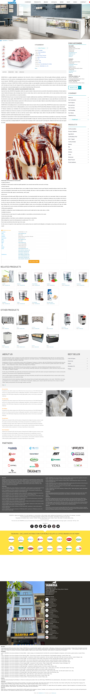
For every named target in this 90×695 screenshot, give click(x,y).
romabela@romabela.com (73, 64)
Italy (9, 285)
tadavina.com (71, 55)
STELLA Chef (3, 327)
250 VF (47, 327)
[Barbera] (40, 539)
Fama (50, 328)
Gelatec (21, 346)
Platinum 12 (18, 345)
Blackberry (63, 283)
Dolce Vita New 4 (3, 345)
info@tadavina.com (72, 53)
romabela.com (71, 65)
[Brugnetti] (21, 539)
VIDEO (75, 2)
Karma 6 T (18, 327)
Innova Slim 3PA (78, 327)
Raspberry (48, 283)
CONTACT (83, 2)
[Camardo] (69, 539)
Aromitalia (6, 285)
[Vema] (21, 548)
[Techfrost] (50, 548)
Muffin (69, 363)
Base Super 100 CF (50, 302)
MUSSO (6, 328)
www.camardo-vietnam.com (24, 258)
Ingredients (5, 40)
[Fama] (79, 539)
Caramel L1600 (33, 345)
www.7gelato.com (22, 239)
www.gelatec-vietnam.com (23, 254)
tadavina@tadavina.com (23, 248)
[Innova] (59, 539)
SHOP (68, 2)
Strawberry (4, 302)
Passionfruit (79, 283)
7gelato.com (71, 72)
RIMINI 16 (48, 345)
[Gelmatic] (31, 539)
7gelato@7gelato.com (72, 71)
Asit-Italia (36, 328)
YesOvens (21, 328)
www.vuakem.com (22, 242)
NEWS (61, 2)
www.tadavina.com (22, 233)
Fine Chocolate (34, 302)
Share (36, 68)
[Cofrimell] (40, 548)
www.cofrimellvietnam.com (23, 255)
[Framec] (69, 548)
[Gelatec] (11, 548)
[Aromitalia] (50, 539)
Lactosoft (3, 283)
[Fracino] (31, 548)
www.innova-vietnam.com (23, 251)
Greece (23, 346)
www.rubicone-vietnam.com (24, 250)
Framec (6, 346)
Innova (65, 328)
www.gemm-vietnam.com (23, 253)
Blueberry (19, 283)
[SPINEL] (59, 548)
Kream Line (70, 361)
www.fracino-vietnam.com (23, 257)
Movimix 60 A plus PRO (64, 327)
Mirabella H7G (71, 366)
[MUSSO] (79, 548)
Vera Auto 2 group (33, 327)
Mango (18, 302)
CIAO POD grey (71, 358)
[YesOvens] (11, 539)
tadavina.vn (70, 56)
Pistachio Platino (34, 283)
